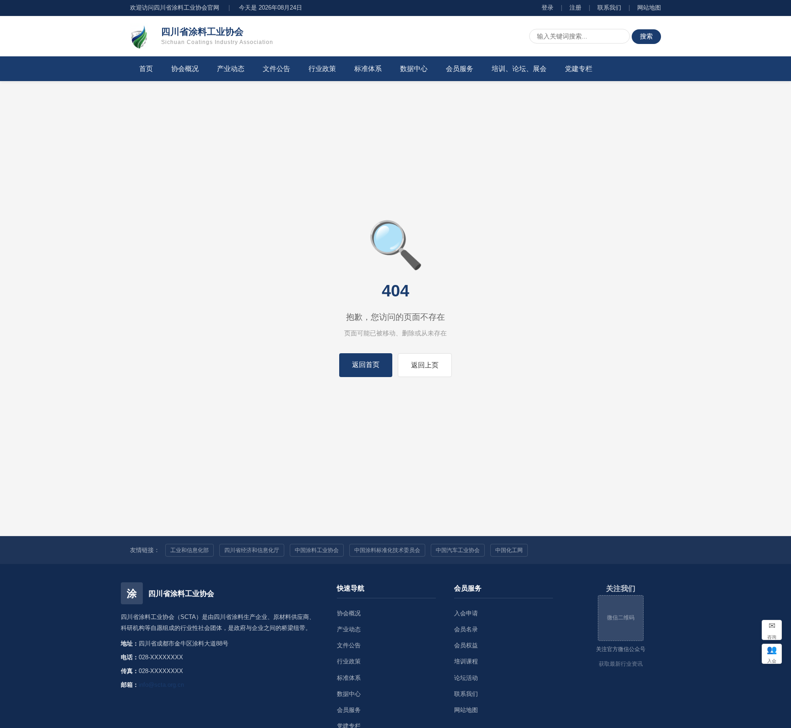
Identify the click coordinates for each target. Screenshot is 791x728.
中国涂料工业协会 (317, 550)
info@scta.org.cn (161, 684)
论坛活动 (466, 677)
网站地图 (649, 7)
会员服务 (459, 68)
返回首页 (365, 364)
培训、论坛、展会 (519, 68)
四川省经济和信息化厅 (251, 550)
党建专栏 (578, 68)
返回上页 (425, 365)
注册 (575, 7)
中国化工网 (509, 550)
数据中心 (414, 68)
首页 (146, 68)
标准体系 (368, 68)
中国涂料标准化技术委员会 (387, 550)
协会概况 (185, 68)
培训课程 (466, 661)
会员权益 (466, 645)
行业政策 (322, 68)
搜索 (646, 36)
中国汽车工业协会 (458, 550)
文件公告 (276, 68)
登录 (547, 7)
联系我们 (609, 7)
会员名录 (466, 629)
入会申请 (466, 613)
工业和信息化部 (189, 550)
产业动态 (230, 68)
